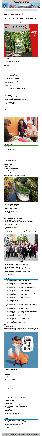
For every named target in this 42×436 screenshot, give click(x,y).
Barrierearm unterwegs (9, 105)
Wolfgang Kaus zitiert (9, 428)
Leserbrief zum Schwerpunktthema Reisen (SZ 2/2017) (15, 397)
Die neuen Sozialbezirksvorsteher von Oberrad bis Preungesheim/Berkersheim (19, 268)
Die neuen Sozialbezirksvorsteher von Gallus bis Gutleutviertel (16, 264)
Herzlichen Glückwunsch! (9, 400)
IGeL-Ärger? (7, 146)
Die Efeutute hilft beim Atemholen (11, 208)
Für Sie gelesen (7, 370)
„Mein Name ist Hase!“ (9, 326)
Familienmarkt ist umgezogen (10, 74)
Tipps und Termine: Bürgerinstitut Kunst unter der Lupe (15, 322)
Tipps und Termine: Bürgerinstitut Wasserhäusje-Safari (15, 321)
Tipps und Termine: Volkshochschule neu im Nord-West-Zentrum (17, 281)
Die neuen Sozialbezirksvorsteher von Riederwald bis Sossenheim (17, 270)
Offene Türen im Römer (9, 274)
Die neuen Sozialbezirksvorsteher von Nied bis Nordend (15, 267)
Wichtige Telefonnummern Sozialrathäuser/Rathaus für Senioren (17, 421)
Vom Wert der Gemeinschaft (10, 102)
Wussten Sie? (7, 212)
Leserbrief (7, 399)
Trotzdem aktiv (7, 376)
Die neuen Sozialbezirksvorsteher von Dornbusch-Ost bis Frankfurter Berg (18, 263)
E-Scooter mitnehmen (9, 85)
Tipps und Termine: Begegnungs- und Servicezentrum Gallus (16, 294)
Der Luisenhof (7, 166)
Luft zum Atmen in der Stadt (10, 170)
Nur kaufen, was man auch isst (10, 390)
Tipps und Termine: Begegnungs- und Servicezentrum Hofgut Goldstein (18, 301)
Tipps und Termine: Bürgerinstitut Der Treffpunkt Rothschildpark (17, 318)
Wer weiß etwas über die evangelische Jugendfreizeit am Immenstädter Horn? (19, 404)
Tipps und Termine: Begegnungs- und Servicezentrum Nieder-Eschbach (18, 286)
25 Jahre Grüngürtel (8, 207)
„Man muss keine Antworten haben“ (11, 96)
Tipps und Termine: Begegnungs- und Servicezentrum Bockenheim (17, 290)
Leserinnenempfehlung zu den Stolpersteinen (13, 414)
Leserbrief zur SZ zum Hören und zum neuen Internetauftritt (16, 406)
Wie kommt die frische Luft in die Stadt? (12, 204)
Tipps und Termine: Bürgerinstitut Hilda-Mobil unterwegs (15, 314)
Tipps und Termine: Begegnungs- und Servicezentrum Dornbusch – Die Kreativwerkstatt (21, 311)
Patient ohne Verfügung (9, 82)
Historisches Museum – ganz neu (11, 369)
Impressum (7, 427)
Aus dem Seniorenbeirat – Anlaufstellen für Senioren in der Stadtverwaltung (19, 221)
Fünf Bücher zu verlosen (9, 72)
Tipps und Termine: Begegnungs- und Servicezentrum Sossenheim (17, 308)
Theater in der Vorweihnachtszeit (11, 227)
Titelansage (7, 58)
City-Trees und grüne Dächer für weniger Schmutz (14, 172)
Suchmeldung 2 (7, 409)
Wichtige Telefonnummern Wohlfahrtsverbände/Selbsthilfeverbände (17, 423)
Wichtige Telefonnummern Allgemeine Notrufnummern (15, 420)
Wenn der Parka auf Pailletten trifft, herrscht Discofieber (15, 99)
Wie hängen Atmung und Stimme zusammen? (13, 211)
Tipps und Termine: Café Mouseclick (11, 300)
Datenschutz (28, 434)
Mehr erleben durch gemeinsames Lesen (12, 98)
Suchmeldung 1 (7, 407)
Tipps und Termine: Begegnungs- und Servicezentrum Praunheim (17, 303)
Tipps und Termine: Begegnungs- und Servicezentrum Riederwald (17, 291)
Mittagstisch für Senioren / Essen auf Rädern (13, 424)
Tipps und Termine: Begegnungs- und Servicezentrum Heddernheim (17, 297)
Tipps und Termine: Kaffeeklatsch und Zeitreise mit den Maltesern (17, 312)
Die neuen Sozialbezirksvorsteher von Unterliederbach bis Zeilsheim (17, 271)
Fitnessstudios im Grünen (9, 149)
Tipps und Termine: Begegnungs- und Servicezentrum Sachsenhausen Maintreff (19, 287)
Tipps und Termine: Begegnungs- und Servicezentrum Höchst (16, 298)
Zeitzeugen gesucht (8, 403)
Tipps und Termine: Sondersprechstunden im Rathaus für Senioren (17, 280)
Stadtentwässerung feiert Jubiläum (11, 75)
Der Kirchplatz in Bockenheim (10, 160)
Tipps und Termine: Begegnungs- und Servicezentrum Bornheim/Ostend (18, 283)
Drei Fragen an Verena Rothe (10, 379)
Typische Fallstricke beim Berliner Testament (13, 392)
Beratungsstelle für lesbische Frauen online (13, 86)
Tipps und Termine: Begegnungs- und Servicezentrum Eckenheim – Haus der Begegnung (21, 293)
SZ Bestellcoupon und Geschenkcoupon (12, 61)
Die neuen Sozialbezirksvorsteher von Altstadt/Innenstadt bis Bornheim (18, 261)
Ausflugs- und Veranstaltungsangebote (12, 224)
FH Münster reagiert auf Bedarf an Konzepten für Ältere (15, 88)
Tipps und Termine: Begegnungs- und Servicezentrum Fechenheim (17, 284)
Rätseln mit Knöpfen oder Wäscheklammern (13, 413)
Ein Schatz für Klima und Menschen (11, 205)
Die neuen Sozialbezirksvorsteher (11, 228)
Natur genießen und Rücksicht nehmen (12, 202)
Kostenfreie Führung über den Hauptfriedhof (13, 81)
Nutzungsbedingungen (34, 434)
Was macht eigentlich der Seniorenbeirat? (12, 220)
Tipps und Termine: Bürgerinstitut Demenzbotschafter (15, 315)
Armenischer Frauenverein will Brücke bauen (13, 110)
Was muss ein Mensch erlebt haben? (11, 79)
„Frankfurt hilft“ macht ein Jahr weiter (12, 78)
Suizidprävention (8, 95)
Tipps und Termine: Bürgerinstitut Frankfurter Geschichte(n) (16, 319)
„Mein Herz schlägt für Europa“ (10, 103)
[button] (35, 10)
